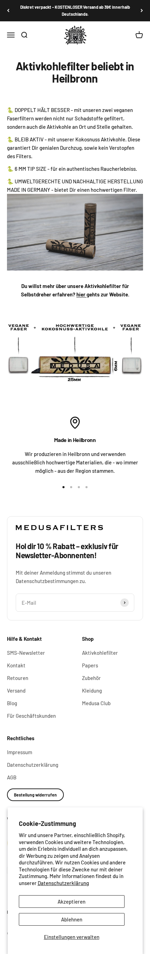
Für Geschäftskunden (31, 716)
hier (81, 294)
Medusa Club (96, 703)
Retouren (17, 678)
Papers (90, 665)
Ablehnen (71, 919)
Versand (16, 690)
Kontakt (16, 665)
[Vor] (142, 10)
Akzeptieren (71, 901)
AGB (11, 777)
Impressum (19, 752)
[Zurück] (8, 10)
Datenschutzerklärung (63, 883)
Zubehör (91, 678)
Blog (12, 703)
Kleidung (92, 690)
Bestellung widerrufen (35, 794)
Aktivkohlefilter (100, 653)
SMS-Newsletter (26, 653)
